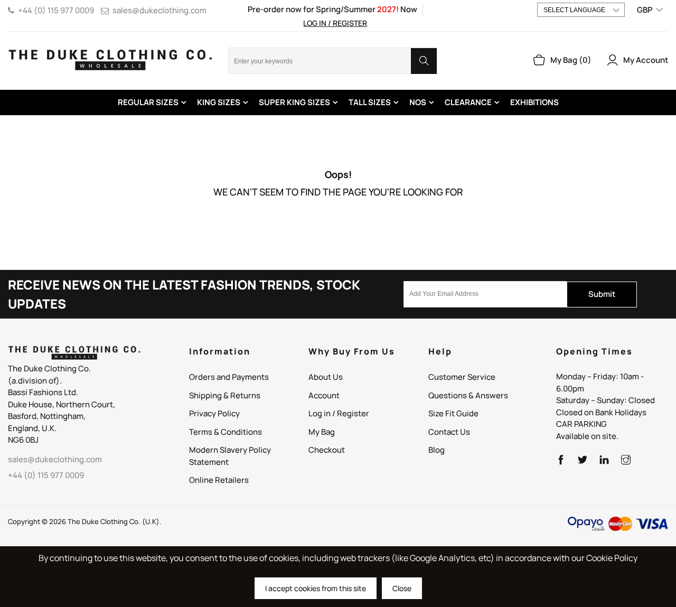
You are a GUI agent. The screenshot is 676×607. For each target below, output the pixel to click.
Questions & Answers (468, 395)
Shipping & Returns (224, 395)
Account (324, 395)
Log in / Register (335, 23)
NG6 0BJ (23, 439)
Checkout (326, 449)
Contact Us (449, 431)
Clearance (468, 102)
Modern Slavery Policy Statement (230, 456)
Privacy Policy (214, 413)
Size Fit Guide (453, 413)
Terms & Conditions (225, 431)
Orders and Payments (229, 376)
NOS (417, 102)
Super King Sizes (294, 102)
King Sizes (218, 102)
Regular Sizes (148, 102)
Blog (436, 449)
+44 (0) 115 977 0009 (56, 10)
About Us (325, 376)
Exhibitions (534, 102)
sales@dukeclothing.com (159, 10)
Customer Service (461, 376)
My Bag (321, 431)
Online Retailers (219, 479)
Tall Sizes (370, 102)
